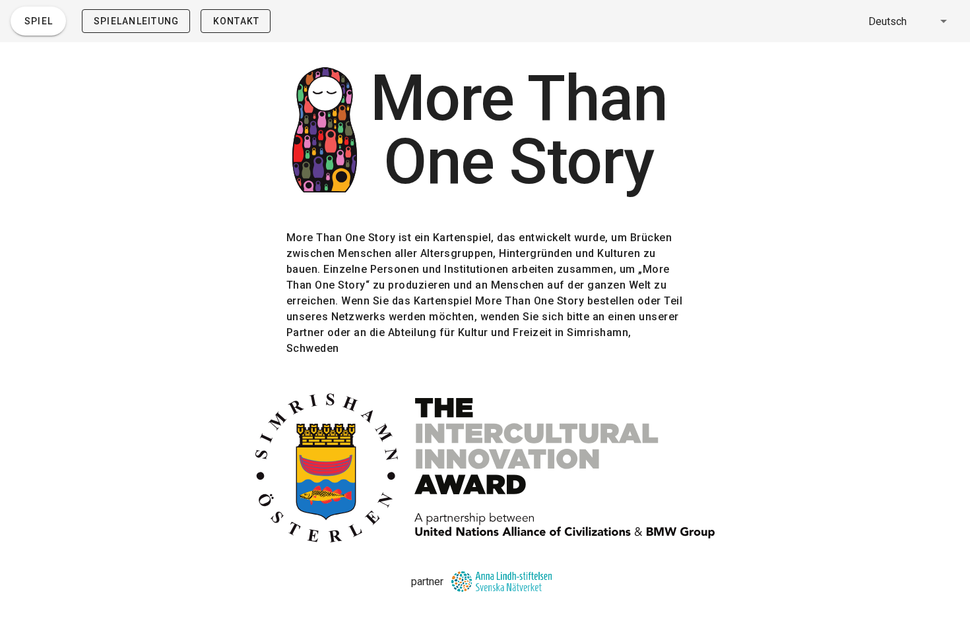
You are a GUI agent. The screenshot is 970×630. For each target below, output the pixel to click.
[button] (909, 21)
